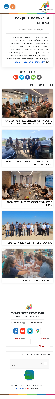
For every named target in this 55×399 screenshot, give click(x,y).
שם (44, 338)
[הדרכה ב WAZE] (30, 330)
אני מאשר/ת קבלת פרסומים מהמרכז (36, 354)
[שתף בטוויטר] (21, 77)
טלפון (19, 338)
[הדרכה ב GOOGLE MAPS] (37, 330)
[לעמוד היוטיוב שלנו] (22, 330)
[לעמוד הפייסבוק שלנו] (15, 330)
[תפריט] (6, 6)
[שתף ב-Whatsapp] (33, 77)
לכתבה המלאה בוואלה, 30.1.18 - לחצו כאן (29, 61)
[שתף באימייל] (16, 77)
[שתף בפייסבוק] (27, 77)
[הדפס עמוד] (39, 77)
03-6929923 (36, 322)
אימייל (43, 346)
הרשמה (28, 375)
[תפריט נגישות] (12, 6)
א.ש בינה (19, 388)
